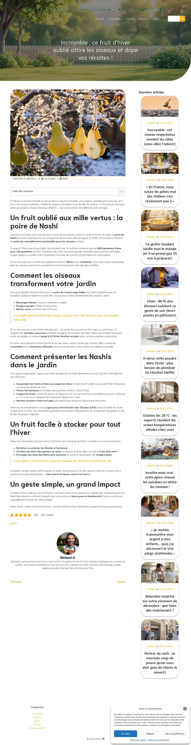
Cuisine (129, 18)
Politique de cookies (138, 740)
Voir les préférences (175, 733)
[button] (185, 708)
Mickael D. (31, 178)
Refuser (150, 733)
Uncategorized (37, 727)
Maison (143, 18)
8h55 (65, 178)
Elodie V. (152, 237)
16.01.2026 (165, 122)
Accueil (99, 18)
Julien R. (151, 122)
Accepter (125, 733)
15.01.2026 (166, 408)
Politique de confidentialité (158, 740)
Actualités (114, 18)
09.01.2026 (50, 178)
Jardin (156, 18)
